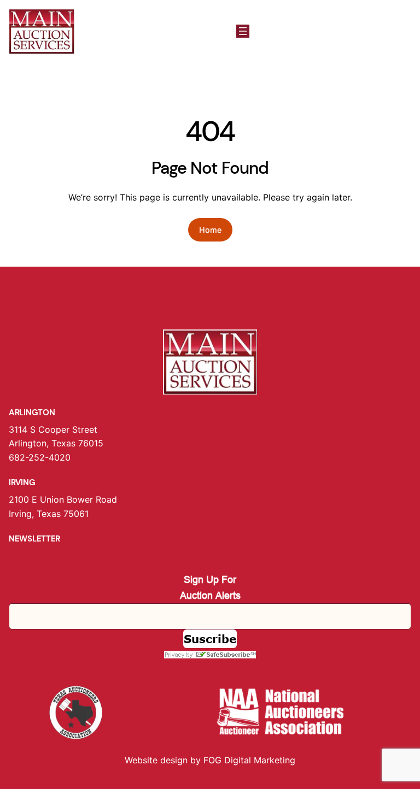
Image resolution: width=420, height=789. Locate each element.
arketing (278, 760)
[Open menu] (242, 31)
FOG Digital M (232, 760)
